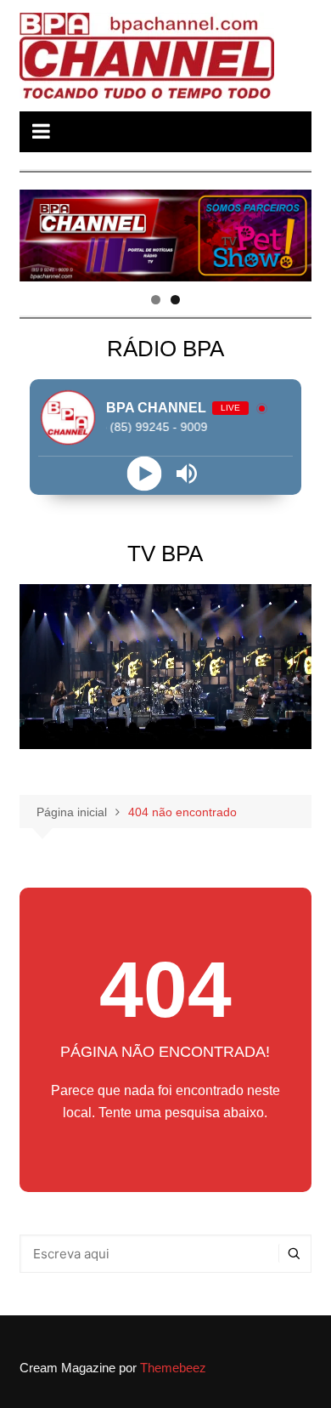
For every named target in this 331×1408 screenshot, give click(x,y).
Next (290, 231)
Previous (40, 231)
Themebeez (173, 1367)
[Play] (144, 473)
